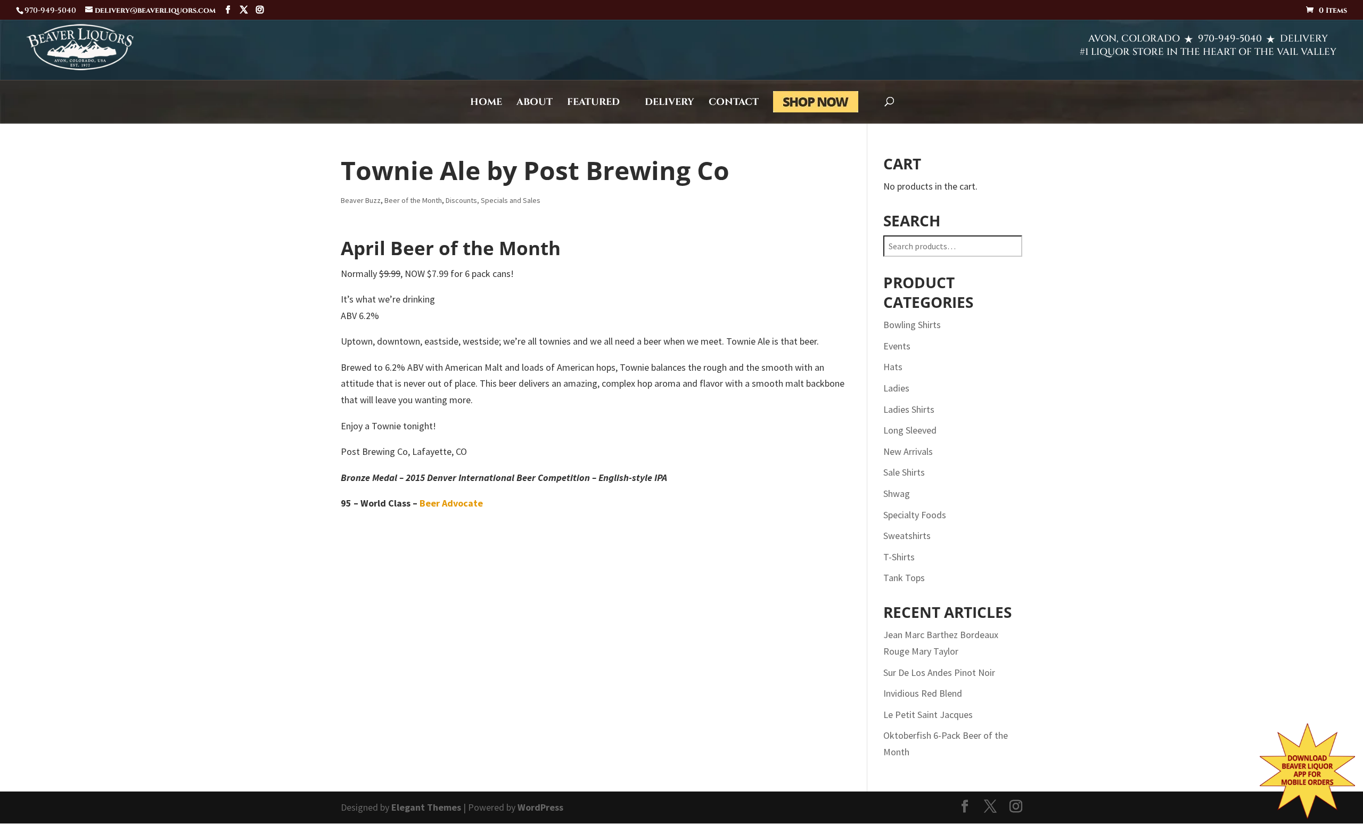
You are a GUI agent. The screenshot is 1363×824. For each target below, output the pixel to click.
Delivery (669, 104)
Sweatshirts (907, 535)
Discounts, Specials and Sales (493, 200)
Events (896, 346)
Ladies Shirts (908, 409)
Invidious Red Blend (922, 693)
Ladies (896, 388)
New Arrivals (908, 451)
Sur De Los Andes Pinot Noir (939, 672)
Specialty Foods (914, 515)
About (534, 104)
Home (486, 104)
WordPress (540, 807)
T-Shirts (899, 557)
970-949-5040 (1230, 38)
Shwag (896, 493)
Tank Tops (904, 578)
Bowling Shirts (912, 325)
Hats (892, 367)
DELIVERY (1304, 38)
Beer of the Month (413, 200)
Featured (593, 104)
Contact (734, 104)
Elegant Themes (426, 807)
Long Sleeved (910, 430)
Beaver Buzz (361, 200)
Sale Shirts (904, 472)
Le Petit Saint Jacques (928, 714)
